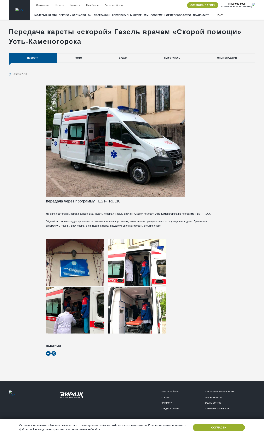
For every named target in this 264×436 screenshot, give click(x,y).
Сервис (166, 397)
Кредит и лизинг (170, 408)
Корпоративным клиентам (130, 15)
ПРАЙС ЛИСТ (201, 15)
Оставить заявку (202, 5)
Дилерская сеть (213, 397)
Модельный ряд (170, 392)
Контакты (75, 5)
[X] (53, 353)
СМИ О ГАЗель (172, 58)
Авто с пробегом (114, 5)
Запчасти (167, 403)
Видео (123, 58)
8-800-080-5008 (236, 3)
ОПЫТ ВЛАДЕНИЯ (227, 58)
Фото (78, 58)
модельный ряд (45, 15)
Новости (59, 5)
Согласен (218, 427)
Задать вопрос (213, 403)
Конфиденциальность (217, 408)
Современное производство (171, 15)
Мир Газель (92, 5)
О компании (42, 5)
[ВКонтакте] (48, 353)
